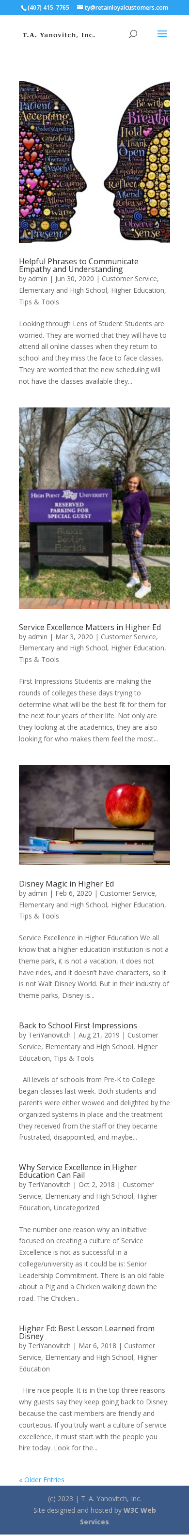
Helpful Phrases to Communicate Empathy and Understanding (79, 265)
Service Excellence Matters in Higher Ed (90, 627)
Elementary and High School (63, 290)
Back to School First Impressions (78, 1025)
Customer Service (129, 278)
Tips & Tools (39, 301)
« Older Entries (41, 1479)
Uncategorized (76, 1207)
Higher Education (137, 290)
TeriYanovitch (49, 1034)
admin (37, 278)
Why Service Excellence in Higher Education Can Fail (78, 1171)
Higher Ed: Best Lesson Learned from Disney (87, 1332)
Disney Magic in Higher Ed (66, 883)
